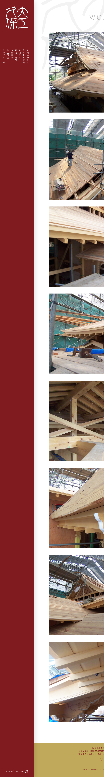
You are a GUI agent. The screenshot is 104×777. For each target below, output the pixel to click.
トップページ (4, 56)
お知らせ (20, 54)
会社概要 (12, 54)
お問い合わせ (28, 56)
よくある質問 (24, 56)
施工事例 (8, 54)
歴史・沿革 (16, 55)
